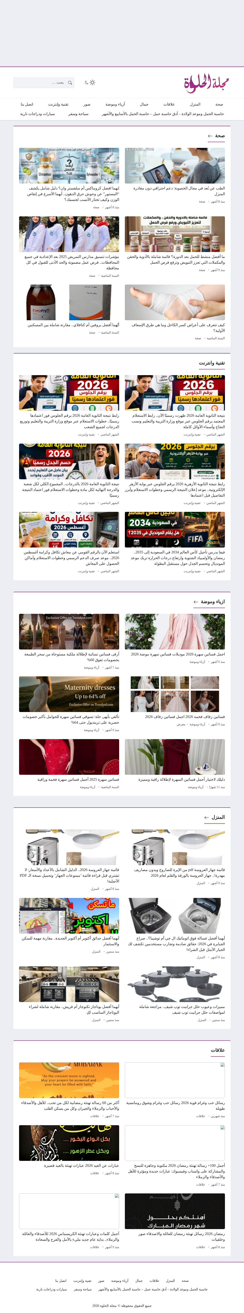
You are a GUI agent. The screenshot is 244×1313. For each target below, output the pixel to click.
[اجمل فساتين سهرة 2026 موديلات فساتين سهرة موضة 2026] (175, 642)
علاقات (200, 1116)
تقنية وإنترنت (192, 434)
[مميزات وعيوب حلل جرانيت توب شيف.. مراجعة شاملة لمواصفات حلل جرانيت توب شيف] (175, 994)
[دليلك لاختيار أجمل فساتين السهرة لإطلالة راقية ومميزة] (175, 764)
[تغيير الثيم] (89, 82)
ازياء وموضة (213, 601)
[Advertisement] (122, 33)
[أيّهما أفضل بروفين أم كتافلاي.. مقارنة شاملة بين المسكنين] (69, 313)
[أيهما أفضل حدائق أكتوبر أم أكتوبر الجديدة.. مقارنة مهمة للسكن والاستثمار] (69, 929)
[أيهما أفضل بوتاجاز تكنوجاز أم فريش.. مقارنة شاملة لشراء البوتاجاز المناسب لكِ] (69, 994)
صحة (220, 135)
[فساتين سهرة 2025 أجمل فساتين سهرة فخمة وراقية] (69, 764)
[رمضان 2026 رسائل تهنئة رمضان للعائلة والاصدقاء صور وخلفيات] (175, 1221)
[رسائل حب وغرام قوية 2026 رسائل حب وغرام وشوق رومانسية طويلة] (175, 1090)
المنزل (218, 817)
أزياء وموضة (197, 662)
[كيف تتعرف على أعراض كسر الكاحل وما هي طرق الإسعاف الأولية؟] (175, 313)
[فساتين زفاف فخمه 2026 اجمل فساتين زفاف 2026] (175, 704)
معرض (181, 724)
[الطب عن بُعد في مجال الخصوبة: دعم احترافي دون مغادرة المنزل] (175, 179)
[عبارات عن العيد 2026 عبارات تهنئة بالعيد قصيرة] (69, 1156)
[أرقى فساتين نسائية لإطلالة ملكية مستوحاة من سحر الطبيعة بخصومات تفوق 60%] (69, 642)
